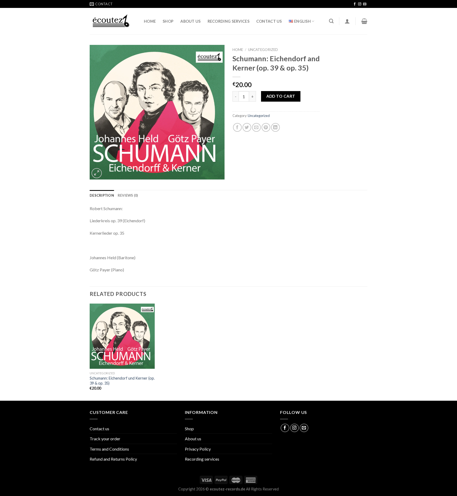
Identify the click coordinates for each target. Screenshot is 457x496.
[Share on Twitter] (247, 127)
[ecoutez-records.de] (113, 21)
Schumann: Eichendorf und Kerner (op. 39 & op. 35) (122, 380)
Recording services (228, 21)
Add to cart (280, 96)
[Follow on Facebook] (354, 4)
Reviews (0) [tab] (128, 195)
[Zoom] (97, 173)
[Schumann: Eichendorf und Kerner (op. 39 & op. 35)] (122, 336)
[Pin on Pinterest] (266, 127)
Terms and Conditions (109, 448)
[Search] (331, 21)
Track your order (105, 438)
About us (190, 21)
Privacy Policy (198, 448)
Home (150, 21)
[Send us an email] (364, 4)
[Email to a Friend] (256, 127)
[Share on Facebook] (237, 127)
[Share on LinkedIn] (275, 127)
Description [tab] (102, 195)
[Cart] (364, 21)
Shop (168, 21)
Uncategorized (263, 50)
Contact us (269, 21)
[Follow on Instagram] (359, 4)
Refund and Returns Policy (113, 458)
